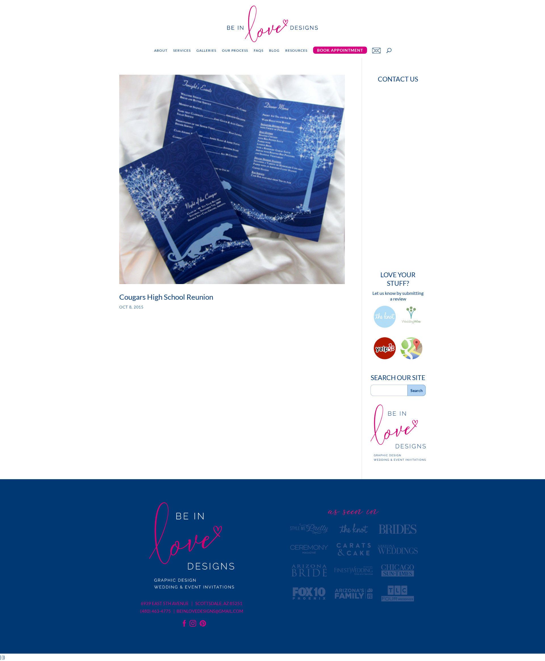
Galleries (206, 51)
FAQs (258, 51)
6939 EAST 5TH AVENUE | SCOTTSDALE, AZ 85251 (191, 603)
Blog (274, 51)
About (160, 51)
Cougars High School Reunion (166, 297)
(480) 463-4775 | (158, 611)
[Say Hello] (376, 50)
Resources (296, 51)
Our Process (235, 51)
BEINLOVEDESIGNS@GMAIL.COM (210, 611)
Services (182, 51)
